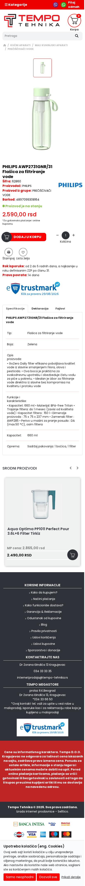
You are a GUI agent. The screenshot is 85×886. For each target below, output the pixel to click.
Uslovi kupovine (44, 644)
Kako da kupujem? (44, 592)
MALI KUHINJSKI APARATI (51, 45)
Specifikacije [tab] (15, 309)
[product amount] (57, 235)
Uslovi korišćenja (44, 637)
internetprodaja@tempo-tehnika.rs (42, 677)
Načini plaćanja (44, 599)
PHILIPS (27, 186)
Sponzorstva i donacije (44, 650)
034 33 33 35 (43, 671)
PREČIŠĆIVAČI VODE (21, 49)
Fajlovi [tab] (60, 309)
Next (76, 468)
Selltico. (63, 811)
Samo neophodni (19, 877)
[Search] (77, 36)
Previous (70, 468)
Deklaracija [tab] (40, 309)
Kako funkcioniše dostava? (44, 605)
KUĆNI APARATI (20, 45)
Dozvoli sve (48, 877)
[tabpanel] (42, 384)
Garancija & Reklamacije (44, 612)
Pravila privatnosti (44, 631)
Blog (44, 624)
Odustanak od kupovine (44, 618)
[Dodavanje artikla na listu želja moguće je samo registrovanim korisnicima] (23, 252)
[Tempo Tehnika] (31, 21)
